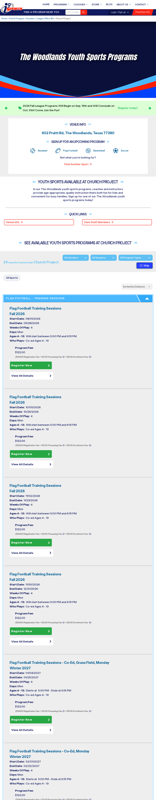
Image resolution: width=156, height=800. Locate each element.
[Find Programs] (84, 12)
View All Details (22, 376)
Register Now (21, 365)
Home (46, 4)
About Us (122, 4)
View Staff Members (97, 222)
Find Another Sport (76, 164)
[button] (32, 376)
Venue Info (13, 222)
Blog (109, 4)
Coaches (79, 4)
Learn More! (130, 108)
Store (95, 4)
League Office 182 (45, 18)
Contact (140, 4)
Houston (30, 18)
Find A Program (16, 18)
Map (146, 265)
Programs (60, 4)
